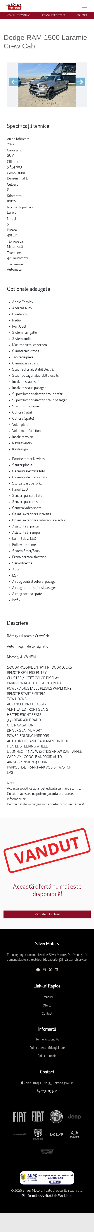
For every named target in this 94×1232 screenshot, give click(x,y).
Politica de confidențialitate (47, 1048)
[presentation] (14, 82)
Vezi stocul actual (47, 914)
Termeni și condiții (47, 1039)
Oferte (47, 1005)
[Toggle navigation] (85, 6)
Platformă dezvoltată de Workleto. (47, 1196)
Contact (47, 1013)
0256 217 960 (48, 1091)
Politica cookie (47, 1056)
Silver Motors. (32, 1191)
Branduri (47, 997)
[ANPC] (47, 1178)
